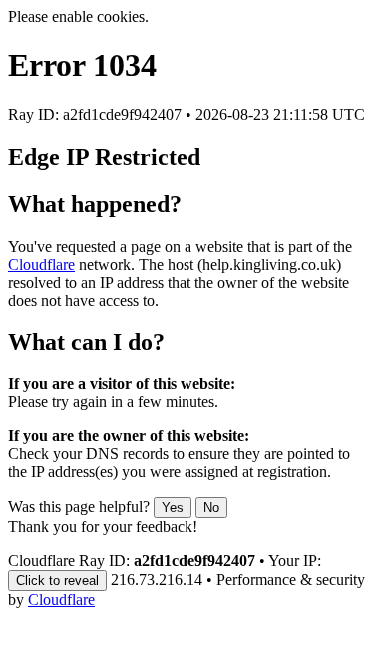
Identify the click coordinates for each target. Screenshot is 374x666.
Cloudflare (41, 264)
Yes (173, 507)
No (211, 507)
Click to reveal (57, 580)
